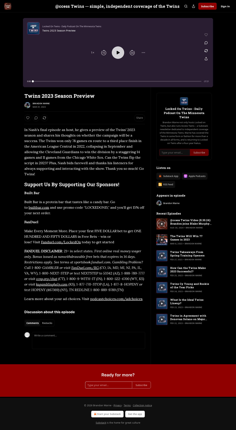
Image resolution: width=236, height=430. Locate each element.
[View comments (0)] (206, 43)
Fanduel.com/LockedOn (61, 242)
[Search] (185, 6)
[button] (92, 53)
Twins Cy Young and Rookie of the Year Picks (189, 285)
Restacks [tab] (47, 323)
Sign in (225, 6)
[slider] (117, 81)
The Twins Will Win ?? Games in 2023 (186, 237)
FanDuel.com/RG (85, 267)
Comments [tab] (32, 323)
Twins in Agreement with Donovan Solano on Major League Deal (188, 317)
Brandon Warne (41, 103)
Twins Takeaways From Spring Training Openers (187, 253)
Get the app (135, 414)
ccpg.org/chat (46, 279)
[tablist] (39, 323)
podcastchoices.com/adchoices (116, 299)
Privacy (118, 405)
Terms (127, 405)
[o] (162, 224)
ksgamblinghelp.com (52, 284)
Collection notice (142, 405)
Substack (101, 422)
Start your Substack (109, 414)
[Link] (19, 184)
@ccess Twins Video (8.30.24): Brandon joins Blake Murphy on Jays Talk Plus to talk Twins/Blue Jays (190, 221)
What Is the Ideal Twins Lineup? (187, 301)
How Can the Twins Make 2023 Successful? (188, 269)
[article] (184, 224)
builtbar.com (39, 207)
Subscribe (207, 6)
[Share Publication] (193, 6)
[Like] (27, 117)
